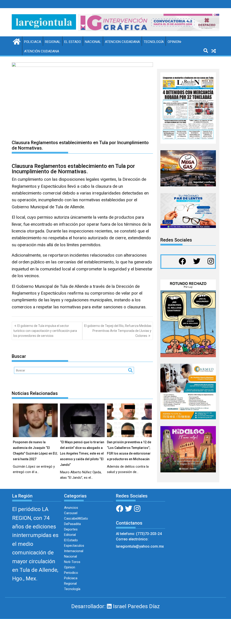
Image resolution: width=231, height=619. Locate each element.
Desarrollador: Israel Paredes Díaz (115, 606)
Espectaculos (74, 546)
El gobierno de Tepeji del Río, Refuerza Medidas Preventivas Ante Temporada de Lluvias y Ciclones (117, 331)
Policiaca (32, 42)
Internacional (73, 551)
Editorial (70, 535)
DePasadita (72, 524)
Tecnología (154, 42)
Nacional (93, 42)
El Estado (72, 42)
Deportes (71, 529)
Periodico (71, 573)
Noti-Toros (72, 562)
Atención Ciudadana (41, 51)
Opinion (174, 42)
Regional (52, 42)
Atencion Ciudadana (122, 42)
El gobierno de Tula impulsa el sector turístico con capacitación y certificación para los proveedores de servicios (45, 331)
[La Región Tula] (16, 41)
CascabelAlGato (76, 518)
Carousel (70, 513)
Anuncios (71, 508)
